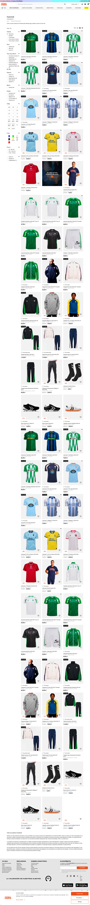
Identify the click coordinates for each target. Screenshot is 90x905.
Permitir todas (80, 893)
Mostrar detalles (19, 899)
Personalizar (79, 897)
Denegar (80, 901)
